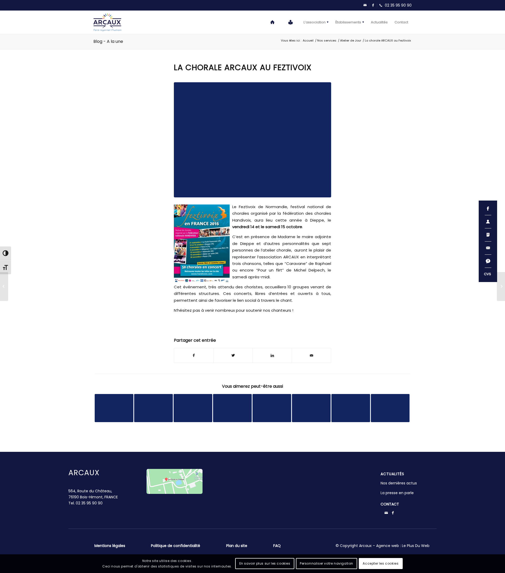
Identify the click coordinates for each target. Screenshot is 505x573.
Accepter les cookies (380, 563)
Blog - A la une (108, 41)
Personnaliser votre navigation (326, 563)
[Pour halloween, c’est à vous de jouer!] (501, 286)
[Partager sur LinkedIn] (272, 355)
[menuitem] (273, 22)
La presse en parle (397, 492)
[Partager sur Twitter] (233, 355)
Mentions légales (109, 545)
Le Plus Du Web (416, 545)
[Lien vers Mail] (365, 5)
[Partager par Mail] (311, 355)
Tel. (85, 503)
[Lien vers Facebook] (373, 5)
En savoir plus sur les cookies (264, 563)
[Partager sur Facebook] (193, 355)
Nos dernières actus (399, 483)
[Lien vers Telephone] (394, 5)
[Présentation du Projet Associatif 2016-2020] (4, 286)
